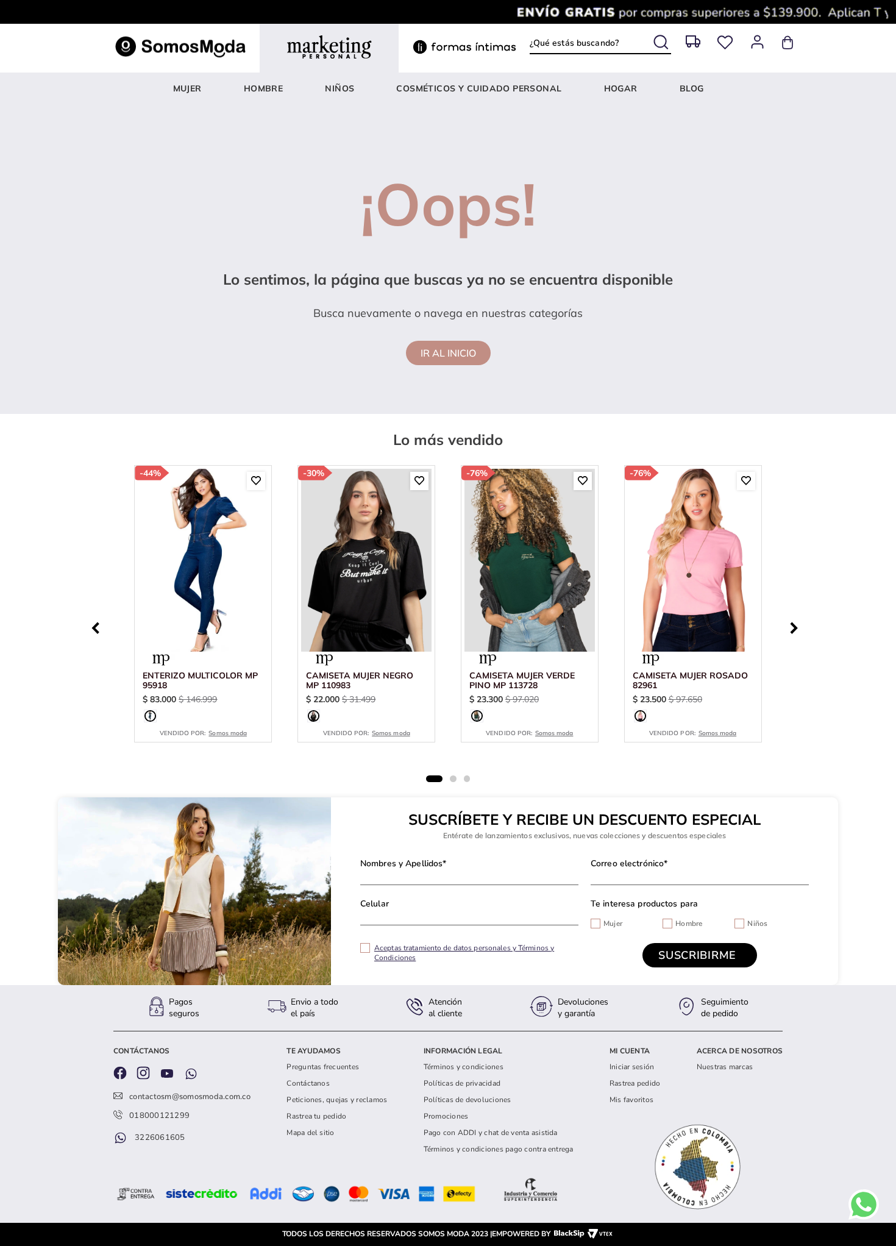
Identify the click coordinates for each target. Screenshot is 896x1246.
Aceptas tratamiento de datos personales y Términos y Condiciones (464, 953)
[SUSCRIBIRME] (699, 955)
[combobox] (600, 42)
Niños (757, 923)
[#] (725, 42)
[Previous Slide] (99, 627)
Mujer (612, 923)
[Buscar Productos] (662, 40)
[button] (150, 716)
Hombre (688, 923)
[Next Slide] (797, 627)
